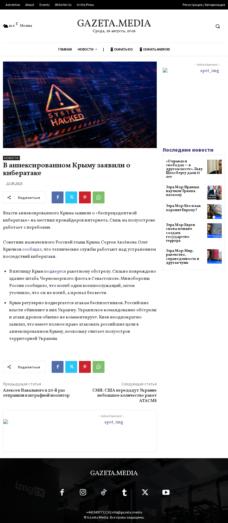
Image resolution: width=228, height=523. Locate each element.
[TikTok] (104, 493)
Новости (11, 158)
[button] (217, 26)
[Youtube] (166, 493)
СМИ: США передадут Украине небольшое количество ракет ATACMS (124, 396)
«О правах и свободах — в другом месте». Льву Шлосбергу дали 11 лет (184, 169)
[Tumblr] (124, 493)
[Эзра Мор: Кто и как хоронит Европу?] (214, 211)
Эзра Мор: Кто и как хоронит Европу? (183, 208)
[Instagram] (83, 493)
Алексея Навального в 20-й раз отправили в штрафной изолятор (36, 393)
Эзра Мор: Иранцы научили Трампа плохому (182, 191)
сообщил (32, 249)
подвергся (55, 271)
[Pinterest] (85, 197)
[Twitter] (71, 197)
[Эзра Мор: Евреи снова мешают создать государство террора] (214, 230)
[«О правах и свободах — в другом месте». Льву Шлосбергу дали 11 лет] (214, 167)
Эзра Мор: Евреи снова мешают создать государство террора (180, 233)
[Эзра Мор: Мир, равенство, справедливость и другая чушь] (214, 256)
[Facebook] (58, 197)
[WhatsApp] (98, 197)
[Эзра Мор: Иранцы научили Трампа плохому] (214, 193)
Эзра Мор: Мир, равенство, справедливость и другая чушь (182, 257)
